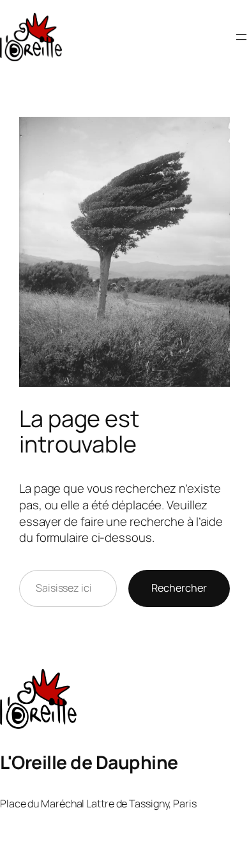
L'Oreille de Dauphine (89, 762)
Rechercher (179, 588)
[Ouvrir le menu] (241, 37)
